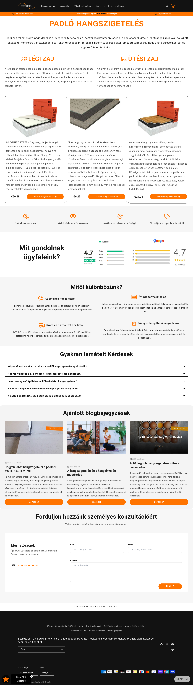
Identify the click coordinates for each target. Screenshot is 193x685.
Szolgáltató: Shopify (43, 682)
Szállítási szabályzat (113, 626)
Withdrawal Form (78, 631)
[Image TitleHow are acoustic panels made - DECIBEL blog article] (159, 437)
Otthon (77, 607)
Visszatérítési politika (134, 626)
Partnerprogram (115, 631)
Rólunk (50, 626)
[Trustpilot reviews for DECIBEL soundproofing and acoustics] (104, 258)
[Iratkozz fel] (62, 649)
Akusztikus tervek (97, 631)
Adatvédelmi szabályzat (90, 626)
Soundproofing (89, 607)
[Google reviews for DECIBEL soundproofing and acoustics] (158, 257)
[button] (49, 6)
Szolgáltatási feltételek (66, 626)
